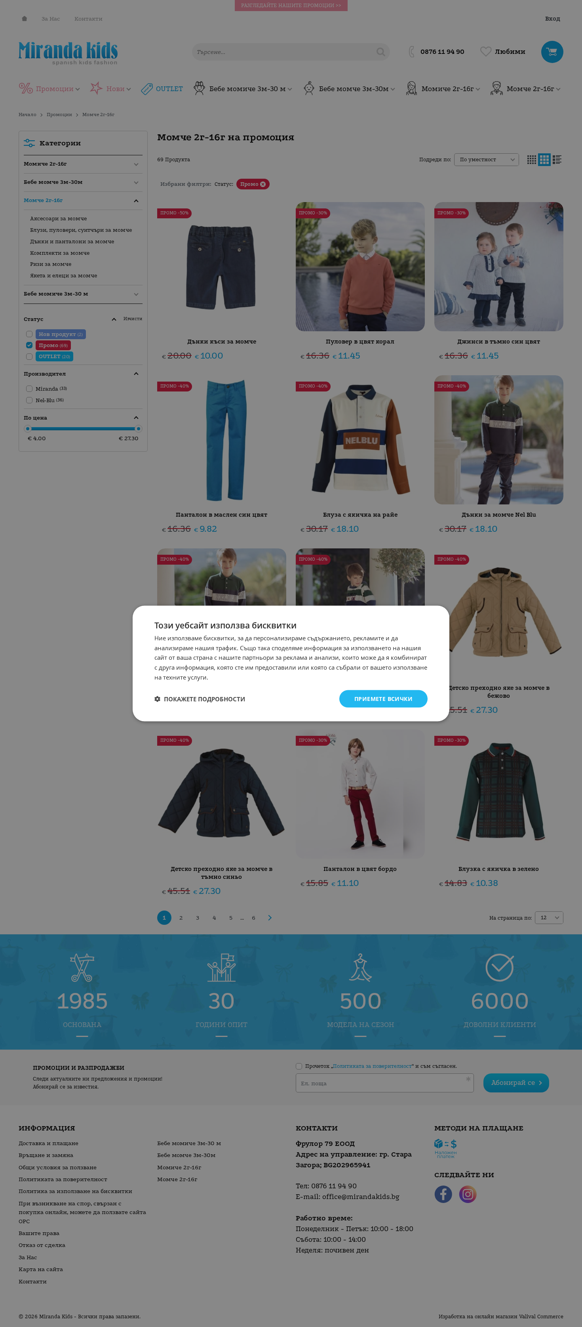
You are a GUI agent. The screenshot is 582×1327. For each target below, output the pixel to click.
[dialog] (291, 663)
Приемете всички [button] (383, 698)
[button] (199, 699)
